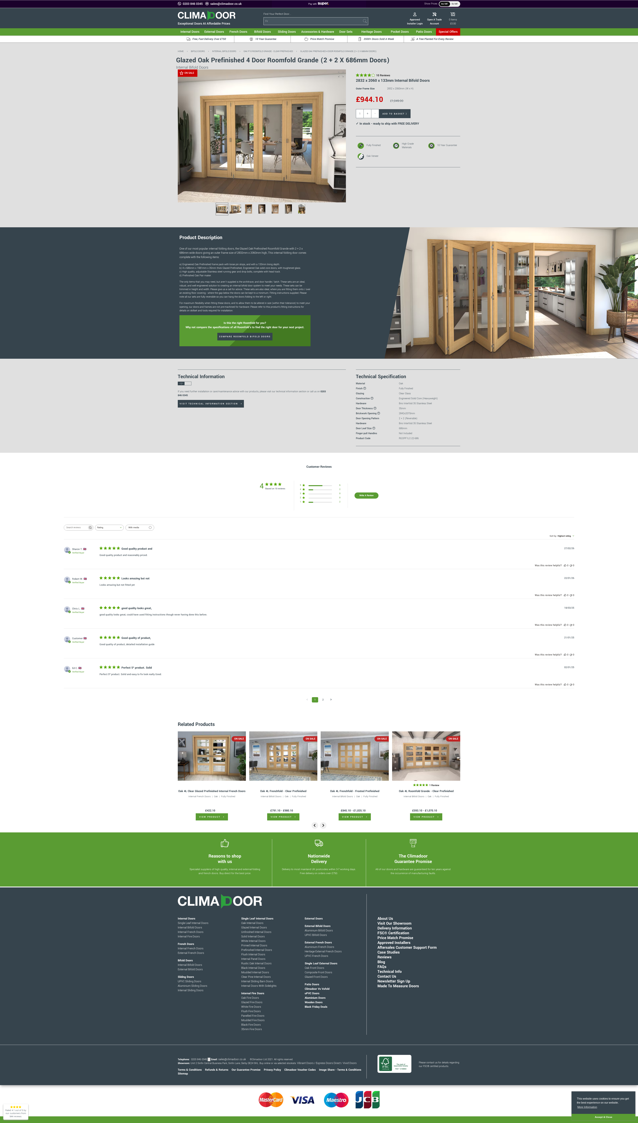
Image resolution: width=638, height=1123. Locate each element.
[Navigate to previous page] (307, 699)
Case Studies (388, 952)
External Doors (314, 919)
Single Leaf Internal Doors (193, 923)
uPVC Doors (312, 993)
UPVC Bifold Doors (316, 935)
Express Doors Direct (328, 1063)
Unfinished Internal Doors (256, 932)
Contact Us (386, 976)
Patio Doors (312, 984)
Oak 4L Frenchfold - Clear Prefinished (283, 791)
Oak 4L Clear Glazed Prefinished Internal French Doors (211, 791)
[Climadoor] (206, 20)
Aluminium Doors (315, 998)
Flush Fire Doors (251, 1011)
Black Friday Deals (316, 1007)
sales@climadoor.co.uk (226, 4)
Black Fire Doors (251, 1025)
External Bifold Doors (190, 969)
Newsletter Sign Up (393, 981)
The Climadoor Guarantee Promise (413, 859)
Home (181, 51)
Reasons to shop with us (225, 859)
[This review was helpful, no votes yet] (565, 565)
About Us (385, 918)
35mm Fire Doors (251, 1029)
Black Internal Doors (253, 968)
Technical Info (389, 971)
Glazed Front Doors (316, 977)
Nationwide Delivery (319, 859)
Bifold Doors (198, 51)
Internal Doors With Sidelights (258, 986)
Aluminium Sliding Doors (192, 986)
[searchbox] (75, 527)
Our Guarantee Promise (246, 1070)
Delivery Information (394, 928)
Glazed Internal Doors (254, 928)
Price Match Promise (395, 938)
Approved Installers (394, 942)
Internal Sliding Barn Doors (257, 981)
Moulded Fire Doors (253, 1020)
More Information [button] (587, 1107)
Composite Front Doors (318, 972)
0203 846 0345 (193, 4)
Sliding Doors (186, 977)
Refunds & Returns (216, 1070)
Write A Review (366, 495)
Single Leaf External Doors (321, 963)
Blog (381, 962)
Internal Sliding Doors (190, 990)
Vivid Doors (350, 1063)
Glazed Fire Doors (251, 1002)
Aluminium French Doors (319, 947)
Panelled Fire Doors (252, 1016)
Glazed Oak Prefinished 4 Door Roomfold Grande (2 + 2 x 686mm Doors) (338, 51)
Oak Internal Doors (252, 923)
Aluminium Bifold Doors (319, 931)
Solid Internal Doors (253, 937)
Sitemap (183, 1073)
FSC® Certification (393, 933)
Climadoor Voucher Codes (300, 1070)
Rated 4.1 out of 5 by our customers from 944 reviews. (15, 1113)
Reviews (384, 957)
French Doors (186, 944)
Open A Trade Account (434, 21)
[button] (341, 74)
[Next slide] (323, 825)
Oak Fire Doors (250, 998)
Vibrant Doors (305, 1063)
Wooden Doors (313, 1002)
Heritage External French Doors (323, 952)
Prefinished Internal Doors (256, 950)
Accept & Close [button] (603, 1117)
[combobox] (109, 528)
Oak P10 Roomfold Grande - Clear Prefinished (268, 51)
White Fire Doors (251, 1007)
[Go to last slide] (315, 825)
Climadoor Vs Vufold (317, 989)
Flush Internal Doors (253, 955)
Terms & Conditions (190, 1070)
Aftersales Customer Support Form (407, 947)
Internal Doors (186, 919)
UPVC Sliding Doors (189, 981)
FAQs (381, 966)
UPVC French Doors (316, 956)
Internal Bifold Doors (224, 51)
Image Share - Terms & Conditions (340, 1070)
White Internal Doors (253, 941)
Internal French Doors (199, 796)
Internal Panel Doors (253, 959)
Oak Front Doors (314, 968)
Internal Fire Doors (189, 937)
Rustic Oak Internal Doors (256, 963)
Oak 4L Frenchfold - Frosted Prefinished (354, 791)
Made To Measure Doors (398, 986)
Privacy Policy (272, 1070)
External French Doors (191, 953)
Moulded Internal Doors (255, 972)
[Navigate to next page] (331, 699)
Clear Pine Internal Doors (256, 977)
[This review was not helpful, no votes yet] (571, 565)
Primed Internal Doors (254, 946)
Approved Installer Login (415, 21)
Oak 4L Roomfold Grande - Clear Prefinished (426, 791)
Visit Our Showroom (394, 923)
